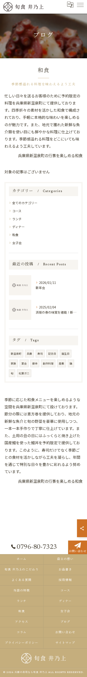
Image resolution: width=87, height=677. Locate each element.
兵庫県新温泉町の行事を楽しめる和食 (50, 155)
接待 (34, 363)
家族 (13, 363)
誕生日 (66, 353)
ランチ (17, 219)
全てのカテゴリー (24, 203)
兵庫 (29, 353)
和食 (15, 235)
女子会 (17, 243)
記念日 (52, 353)
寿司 (40, 353)
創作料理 (48, 363)
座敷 (61, 363)
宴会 (24, 363)
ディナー (18, 226)
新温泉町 (16, 353)
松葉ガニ (24, 373)
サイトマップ (65, 642)
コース (16, 211)
